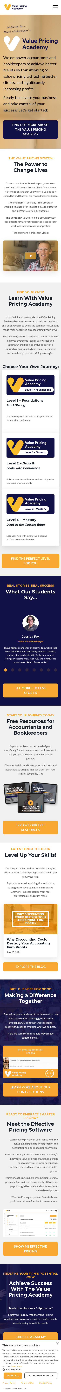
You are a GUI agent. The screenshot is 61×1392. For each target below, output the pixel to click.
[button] (30, 1369)
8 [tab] (55, 670)
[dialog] (30, 1366)
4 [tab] (27, 670)
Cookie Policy (45, 1382)
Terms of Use (27, 1382)
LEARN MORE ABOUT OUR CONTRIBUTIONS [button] (30, 1089)
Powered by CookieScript (14, 1388)
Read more (16, 1366)
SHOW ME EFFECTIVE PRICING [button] (30, 1248)
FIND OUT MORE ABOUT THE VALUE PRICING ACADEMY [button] (30, 129)
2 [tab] (12, 670)
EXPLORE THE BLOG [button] (30, 966)
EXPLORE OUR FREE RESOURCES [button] (30, 827)
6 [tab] (41, 670)
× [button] (57, 1343)
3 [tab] (19, 670)
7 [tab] (48, 670)
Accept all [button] (13, 1375)
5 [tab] (34, 670)
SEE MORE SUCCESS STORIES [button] (30, 690)
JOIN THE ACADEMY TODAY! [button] (30, 1339)
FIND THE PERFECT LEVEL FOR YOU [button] (30, 561)
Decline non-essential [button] (41, 1375)
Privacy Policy (9, 1382)
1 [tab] (5, 670)
